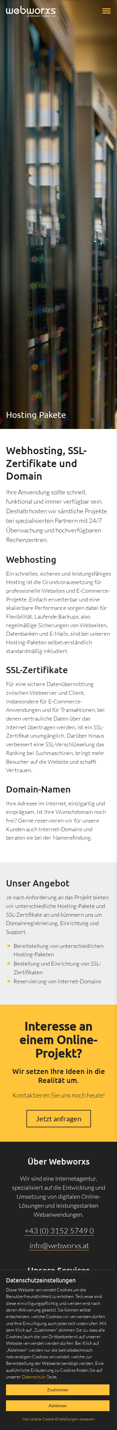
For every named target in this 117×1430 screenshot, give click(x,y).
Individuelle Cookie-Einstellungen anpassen (58, 1419)
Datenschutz (34, 1377)
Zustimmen (57, 1389)
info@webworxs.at (59, 1245)
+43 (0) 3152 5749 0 (59, 1230)
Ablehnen (58, 1405)
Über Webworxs (59, 1161)
